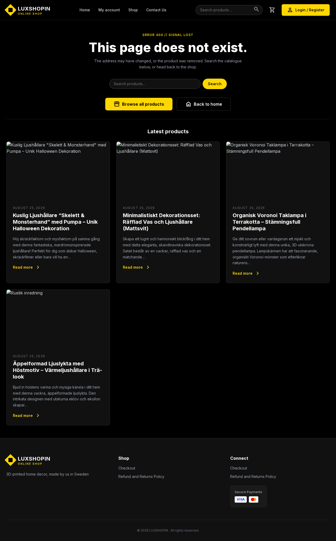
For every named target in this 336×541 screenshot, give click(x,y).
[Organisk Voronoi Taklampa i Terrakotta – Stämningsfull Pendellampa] (277, 171)
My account (109, 10)
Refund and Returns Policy (141, 476)
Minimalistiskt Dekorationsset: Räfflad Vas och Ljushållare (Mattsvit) (161, 222)
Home (85, 10)
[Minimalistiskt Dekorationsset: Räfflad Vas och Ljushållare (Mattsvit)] (168, 171)
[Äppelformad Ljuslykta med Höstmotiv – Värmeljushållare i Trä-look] (58, 319)
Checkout (126, 468)
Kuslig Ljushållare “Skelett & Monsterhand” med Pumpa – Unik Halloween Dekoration (55, 222)
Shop (133, 10)
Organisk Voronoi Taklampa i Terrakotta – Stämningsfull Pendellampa (269, 222)
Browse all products (139, 104)
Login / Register (305, 10)
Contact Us (156, 10)
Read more (27, 267)
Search (215, 83)
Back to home (203, 104)
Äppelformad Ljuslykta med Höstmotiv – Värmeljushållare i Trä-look (57, 370)
